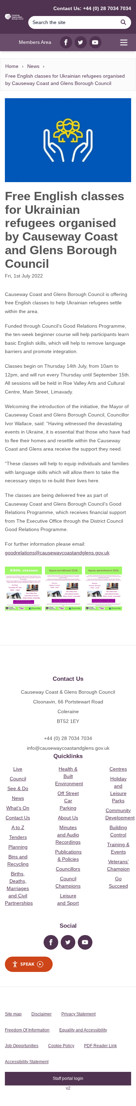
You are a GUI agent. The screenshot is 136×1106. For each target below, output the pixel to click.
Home (11, 66)
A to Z (18, 827)
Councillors (68, 869)
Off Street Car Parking (68, 800)
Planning (18, 847)
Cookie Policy (61, 1045)
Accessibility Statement (26, 1061)
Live (17, 769)
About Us (68, 817)
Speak (27, 964)
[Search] (123, 22)
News (33, 66)
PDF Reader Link (100, 1045)
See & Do (17, 788)
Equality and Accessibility (83, 1030)
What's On (17, 808)
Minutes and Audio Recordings (68, 835)
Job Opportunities (21, 1045)
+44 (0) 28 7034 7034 (68, 738)
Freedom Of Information (27, 1030)
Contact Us (18, 817)
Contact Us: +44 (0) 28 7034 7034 (92, 8)
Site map (13, 1014)
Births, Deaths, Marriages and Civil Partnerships (19, 888)
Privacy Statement (78, 1014)
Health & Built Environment (69, 776)
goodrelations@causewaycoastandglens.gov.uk (57, 552)
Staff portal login (68, 1078)
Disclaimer (41, 1014)
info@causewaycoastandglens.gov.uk (68, 748)
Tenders (18, 837)
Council (18, 778)
